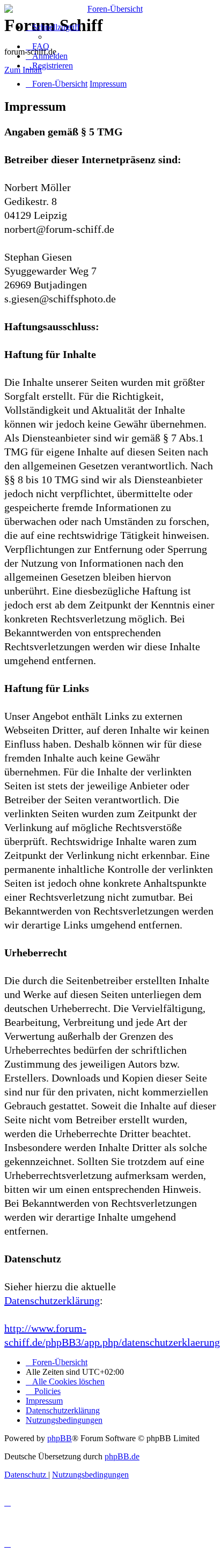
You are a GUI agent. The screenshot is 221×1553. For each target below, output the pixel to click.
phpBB (59, 1438)
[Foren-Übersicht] (110, 9)
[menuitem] (37, 46)
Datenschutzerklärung (52, 1300)
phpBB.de (122, 1456)
